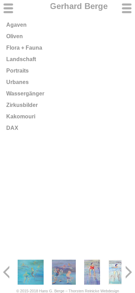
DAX (12, 128)
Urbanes (17, 82)
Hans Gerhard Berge (67, 6)
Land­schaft (21, 59)
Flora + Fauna (24, 48)
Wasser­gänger (25, 94)
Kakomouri (20, 116)
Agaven (16, 25)
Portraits (17, 71)
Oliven (14, 36)
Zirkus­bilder (22, 105)
